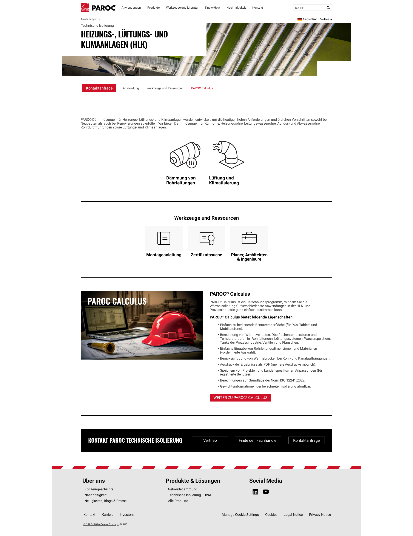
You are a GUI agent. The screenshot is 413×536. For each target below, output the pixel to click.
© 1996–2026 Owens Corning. (101, 524)
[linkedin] (255, 492)
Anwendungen (89, 19)
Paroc (98, 7)
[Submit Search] (328, 7)
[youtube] (265, 491)
